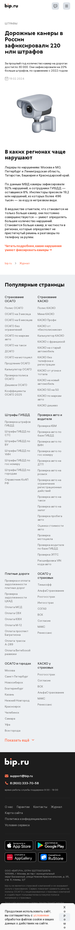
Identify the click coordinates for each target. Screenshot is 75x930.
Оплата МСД (13, 607)
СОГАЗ (42, 608)
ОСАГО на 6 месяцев (18, 320)
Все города (12, 730)
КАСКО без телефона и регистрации (46, 360)
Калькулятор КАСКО (51, 335)
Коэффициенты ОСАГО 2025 (15, 392)
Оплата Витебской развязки (17, 652)
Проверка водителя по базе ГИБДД (51, 546)
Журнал (24, 263)
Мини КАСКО (46, 314)
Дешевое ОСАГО (16, 385)
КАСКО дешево (48, 405)
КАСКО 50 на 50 (48, 390)
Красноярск (13, 706)
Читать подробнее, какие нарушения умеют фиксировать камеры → (33, 248)
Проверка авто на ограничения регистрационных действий (50, 485)
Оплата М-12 (13, 625)
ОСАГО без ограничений (13, 327)
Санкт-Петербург (16, 676)
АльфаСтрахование (51, 590)
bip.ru (8, 263)
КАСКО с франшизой (51, 341)
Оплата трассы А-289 (15, 642)
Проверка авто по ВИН (49, 443)
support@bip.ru (21, 776)
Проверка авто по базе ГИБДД (49, 433)
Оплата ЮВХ (13, 619)
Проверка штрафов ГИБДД (18, 423)
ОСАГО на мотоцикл (18, 357)
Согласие (44, 620)
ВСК (40, 614)
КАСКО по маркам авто (49, 397)
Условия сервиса (17, 825)
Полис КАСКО (47, 308)
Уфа (7, 724)
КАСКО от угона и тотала (49, 372)
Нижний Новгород (17, 700)
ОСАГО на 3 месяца (18, 314)
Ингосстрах (46, 602)
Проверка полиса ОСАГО (16, 377)
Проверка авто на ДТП (49, 462)
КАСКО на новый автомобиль (48, 382)
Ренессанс (45, 633)
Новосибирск (14, 682)
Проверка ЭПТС (48, 554)
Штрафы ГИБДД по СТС (17, 433)
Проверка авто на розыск (49, 472)
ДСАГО (9, 351)
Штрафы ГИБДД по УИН (17, 452)
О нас (9, 807)
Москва (10, 670)
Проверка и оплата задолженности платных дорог (17, 584)
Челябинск (12, 712)
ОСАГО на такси (15, 345)
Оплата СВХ (13, 613)
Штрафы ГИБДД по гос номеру (17, 462)
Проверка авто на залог (49, 508)
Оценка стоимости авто (51, 527)
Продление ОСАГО (17, 363)
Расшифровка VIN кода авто (49, 562)
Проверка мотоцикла (45, 537)
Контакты (40, 807)
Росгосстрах (46, 596)
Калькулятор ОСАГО (18, 369)
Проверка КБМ (47, 426)
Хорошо (64, 917)
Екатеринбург (14, 688)
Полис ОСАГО (14, 308)
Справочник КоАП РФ (16, 481)
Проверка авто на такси (49, 498)
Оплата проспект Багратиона (16, 633)
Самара (10, 718)
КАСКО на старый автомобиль (49, 349)
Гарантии (23, 807)
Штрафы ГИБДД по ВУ (17, 442)
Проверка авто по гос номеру (49, 452)
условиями (41, 915)
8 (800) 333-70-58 (24, 783)
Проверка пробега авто (50, 517)
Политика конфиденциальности (28, 819)
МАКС (41, 626)
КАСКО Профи (47, 320)
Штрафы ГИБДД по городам (17, 471)
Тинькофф (45, 584)
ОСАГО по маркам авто (17, 337)
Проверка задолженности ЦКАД (16, 597)
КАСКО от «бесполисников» (50, 327)
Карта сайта (14, 813)
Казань (9, 694)
